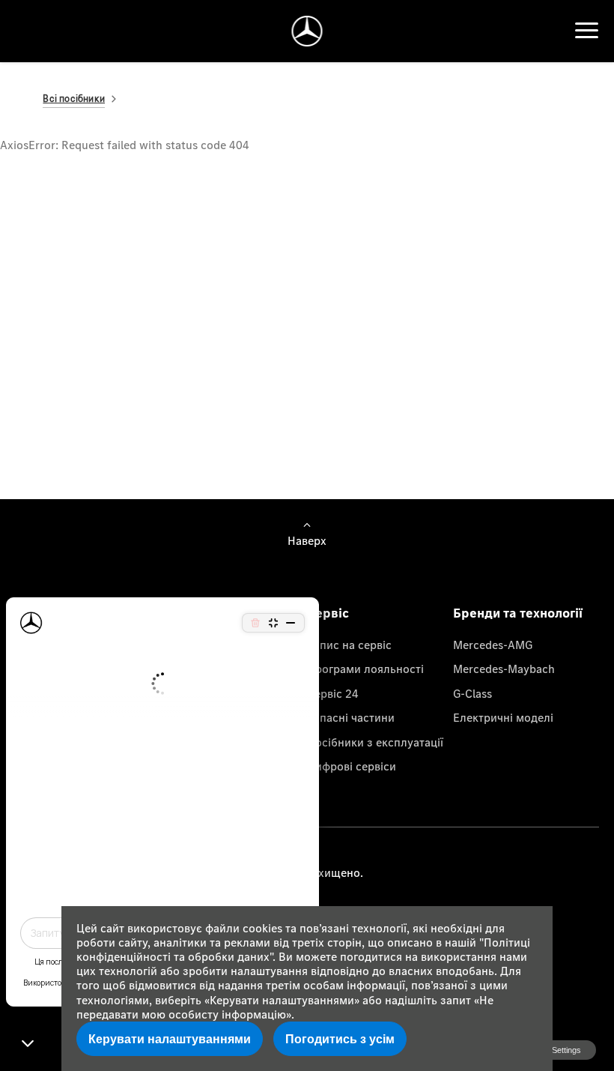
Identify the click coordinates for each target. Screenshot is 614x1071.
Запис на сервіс (349, 644)
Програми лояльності (365, 668)
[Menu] (586, 30)
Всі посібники (74, 98)
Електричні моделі (503, 717)
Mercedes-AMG (492, 644)
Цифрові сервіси (351, 765)
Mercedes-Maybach (504, 668)
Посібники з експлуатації (375, 741)
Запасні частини (351, 717)
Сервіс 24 (333, 693)
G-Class (472, 693)
